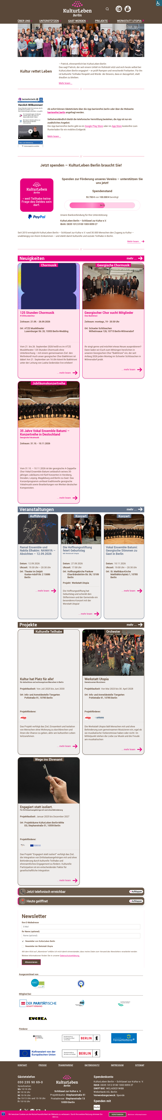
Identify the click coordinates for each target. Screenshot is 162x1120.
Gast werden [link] (77, 21)
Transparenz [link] (65, 1065)
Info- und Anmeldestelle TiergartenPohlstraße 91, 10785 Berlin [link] (42, 696)
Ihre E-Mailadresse (30, 922)
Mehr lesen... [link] (134, 241)
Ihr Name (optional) (31, 931)
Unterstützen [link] (49, 21)
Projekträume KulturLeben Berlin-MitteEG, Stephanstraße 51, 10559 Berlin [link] (44, 824)
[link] (159, 3)
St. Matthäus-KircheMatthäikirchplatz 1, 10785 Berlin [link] (124, 574)
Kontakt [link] (22, 1065)
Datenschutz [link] (92, 1065)
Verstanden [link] (117, 1114)
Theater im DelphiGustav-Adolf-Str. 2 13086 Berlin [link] (37, 574)
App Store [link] (117, 126)
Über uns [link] (24, 21)
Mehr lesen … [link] (65, 83)
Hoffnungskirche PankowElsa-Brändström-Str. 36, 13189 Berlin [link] (83, 574)
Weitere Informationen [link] (137, 1114)
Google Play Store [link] (94, 126)
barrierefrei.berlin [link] (56, 112)
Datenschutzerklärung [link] (70, 955)
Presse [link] (43, 1065)
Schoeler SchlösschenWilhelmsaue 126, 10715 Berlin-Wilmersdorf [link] (111, 330)
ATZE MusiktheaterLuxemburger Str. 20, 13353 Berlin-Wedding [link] (46, 330)
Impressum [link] (117, 1065)
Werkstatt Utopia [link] (129, 21)
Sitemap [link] (139, 1065)
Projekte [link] (101, 21)
